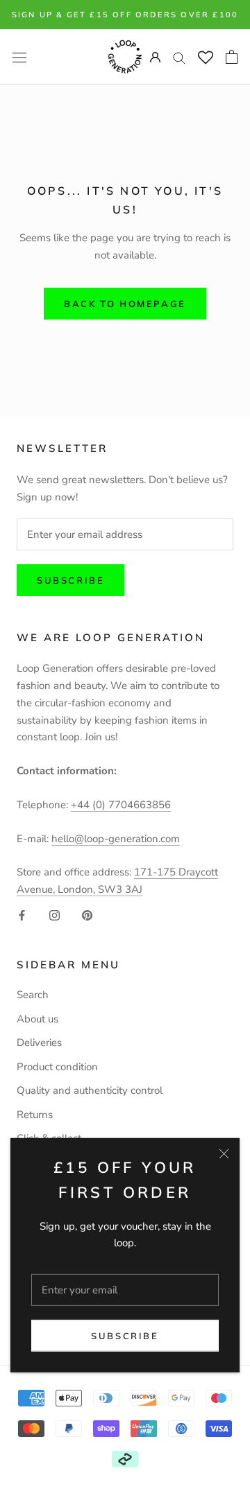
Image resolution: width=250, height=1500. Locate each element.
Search (33, 995)
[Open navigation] (19, 56)
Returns (35, 1115)
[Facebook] (22, 914)
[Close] (224, 1153)
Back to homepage (125, 303)
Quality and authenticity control (89, 1090)
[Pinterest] (87, 914)
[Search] (179, 57)
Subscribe (124, 1335)
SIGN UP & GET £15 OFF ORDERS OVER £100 (125, 14)
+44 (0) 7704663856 (121, 805)
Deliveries (39, 1042)
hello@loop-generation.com (115, 839)
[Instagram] (54, 914)
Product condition (57, 1067)
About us (37, 1019)
